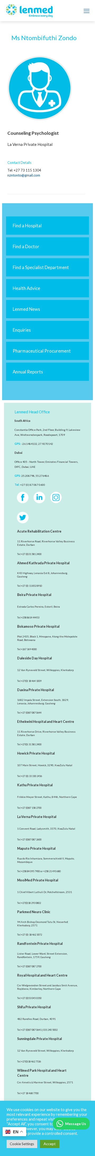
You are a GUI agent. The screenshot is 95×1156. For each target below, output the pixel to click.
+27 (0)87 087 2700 (31, 966)
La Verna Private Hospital (36, 817)
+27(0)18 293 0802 (31, 902)
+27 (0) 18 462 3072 (31, 934)
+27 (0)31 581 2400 (31, 554)
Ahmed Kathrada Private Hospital (43, 563)
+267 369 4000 (29, 649)
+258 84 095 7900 (30, 871)
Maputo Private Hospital (36, 848)
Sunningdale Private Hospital (39, 1039)
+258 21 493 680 (52, 871)
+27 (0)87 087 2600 (31, 839)
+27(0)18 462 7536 (31, 1061)
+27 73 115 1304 (27, 170)
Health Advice (26, 288)
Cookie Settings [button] (22, 1144)
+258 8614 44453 (30, 617)
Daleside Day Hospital (34, 658)
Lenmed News (26, 309)
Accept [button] (50, 1143)
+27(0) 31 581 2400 (31, 744)
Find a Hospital (27, 225)
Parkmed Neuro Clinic (33, 912)
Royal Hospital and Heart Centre (42, 975)
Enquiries (22, 330)
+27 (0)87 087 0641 (31, 1029)
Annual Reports (28, 371)
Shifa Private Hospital (34, 1007)
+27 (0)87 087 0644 (31, 712)
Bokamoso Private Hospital (38, 626)
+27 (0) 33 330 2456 (31, 776)
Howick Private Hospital (36, 753)
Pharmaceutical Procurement (42, 351)
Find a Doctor (26, 246)
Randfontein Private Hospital (40, 944)
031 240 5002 (50, 1029)
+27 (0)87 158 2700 (31, 807)
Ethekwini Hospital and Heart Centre (45, 722)
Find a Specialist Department (41, 267)
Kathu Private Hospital (35, 785)
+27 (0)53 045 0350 (31, 998)
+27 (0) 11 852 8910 (31, 585)
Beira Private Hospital (34, 595)
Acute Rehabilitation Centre (39, 531)
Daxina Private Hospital (35, 690)
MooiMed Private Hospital (37, 880)
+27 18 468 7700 (30, 1093)
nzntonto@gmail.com (23, 175)
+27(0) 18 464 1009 (31, 680)
